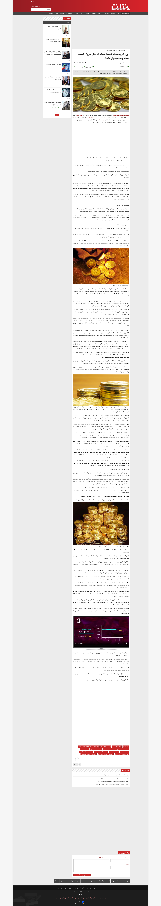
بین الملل (106, 13)
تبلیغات (51, 13)
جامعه (74, 888)
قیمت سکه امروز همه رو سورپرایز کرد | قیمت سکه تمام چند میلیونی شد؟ (112, 781)
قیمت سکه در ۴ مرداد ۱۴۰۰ (101, 752)
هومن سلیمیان (56, 108)
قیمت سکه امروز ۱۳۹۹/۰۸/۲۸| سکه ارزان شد (88, 746)
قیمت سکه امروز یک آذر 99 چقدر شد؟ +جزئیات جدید (116, 749)
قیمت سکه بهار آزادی (106, 746)
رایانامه (127, 864)
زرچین (90, 881)
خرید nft (56, 881)
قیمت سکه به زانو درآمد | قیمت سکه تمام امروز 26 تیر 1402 (115, 775)
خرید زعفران (64, 881)
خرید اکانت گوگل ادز (74, 881)
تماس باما (82, 892)
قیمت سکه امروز (85, 749)
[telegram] (35, 1)
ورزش (82, 13)
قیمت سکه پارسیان (113, 752)
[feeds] (31, 1)
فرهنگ (99, 13)
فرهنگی (84, 888)
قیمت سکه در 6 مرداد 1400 (121, 754)
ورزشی (70, 888)
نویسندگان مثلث (60, 13)
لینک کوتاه (76, 758)
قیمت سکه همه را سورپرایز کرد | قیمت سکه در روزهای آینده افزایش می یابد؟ (112, 784)
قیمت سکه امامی (117, 746)
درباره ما (88, 892)
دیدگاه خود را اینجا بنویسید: (102, 858)
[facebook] (74, 764)
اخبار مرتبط (125, 770)
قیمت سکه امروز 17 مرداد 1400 (105, 754)
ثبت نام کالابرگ (106, 881)
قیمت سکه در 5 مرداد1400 (86, 752)
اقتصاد (94, 13)
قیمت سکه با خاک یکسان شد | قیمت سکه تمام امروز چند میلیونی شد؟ (113, 778)
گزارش (68, 23)
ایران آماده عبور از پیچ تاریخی (53, 64)
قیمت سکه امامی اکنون (96, 749)
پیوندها (77, 892)
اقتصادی (79, 888)
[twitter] (33, 1)
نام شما (127, 858)
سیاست (113, 13)
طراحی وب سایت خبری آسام (75, 902)
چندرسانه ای (69, 13)
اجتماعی (88, 13)
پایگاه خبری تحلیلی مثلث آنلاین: (121, 115)
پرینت (82, 67)
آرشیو (57, 115)
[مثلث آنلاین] (120, 7)
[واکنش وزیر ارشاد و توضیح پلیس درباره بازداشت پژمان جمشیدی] (66, 55)
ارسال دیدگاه (82, 875)
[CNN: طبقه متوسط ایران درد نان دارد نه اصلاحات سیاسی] (66, 42)
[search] (32, 9)
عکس (76, 13)
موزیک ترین (84, 881)
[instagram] (36, 1)
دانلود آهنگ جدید (124, 881)
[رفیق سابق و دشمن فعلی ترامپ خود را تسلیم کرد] (66, 80)
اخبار (119, 13)
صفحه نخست (125, 13)
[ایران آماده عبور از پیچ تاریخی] (66, 67)
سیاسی (94, 888)
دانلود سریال (115, 881)
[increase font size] (78, 67)
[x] (77, 764)
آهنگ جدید (97, 881)
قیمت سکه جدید (124, 752)
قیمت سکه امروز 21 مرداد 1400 (88, 754)
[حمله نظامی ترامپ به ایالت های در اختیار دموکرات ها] (66, 105)
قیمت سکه (79, 115)
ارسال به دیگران (89, 67)
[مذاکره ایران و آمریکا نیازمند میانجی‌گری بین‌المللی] (66, 92)
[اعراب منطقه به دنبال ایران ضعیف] (66, 29)
